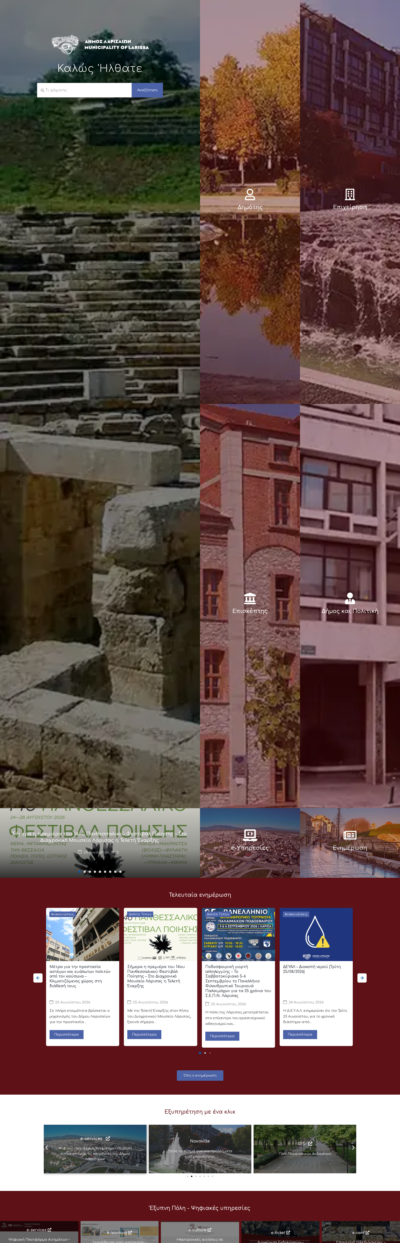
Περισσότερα (66, 1035)
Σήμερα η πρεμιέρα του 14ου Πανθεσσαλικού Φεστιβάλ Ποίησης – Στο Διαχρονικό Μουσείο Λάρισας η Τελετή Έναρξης (156, 976)
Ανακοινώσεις (62, 914)
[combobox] (84, 90)
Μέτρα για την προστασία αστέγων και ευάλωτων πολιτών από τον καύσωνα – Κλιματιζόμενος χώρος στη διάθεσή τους (80, 976)
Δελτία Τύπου (140, 914)
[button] (79, 872)
